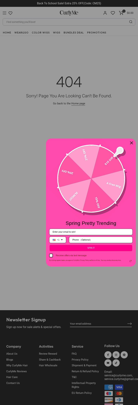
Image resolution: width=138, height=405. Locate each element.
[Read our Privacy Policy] (130, 261)
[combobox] (57, 240)
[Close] (131, 143)
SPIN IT (91, 248)
